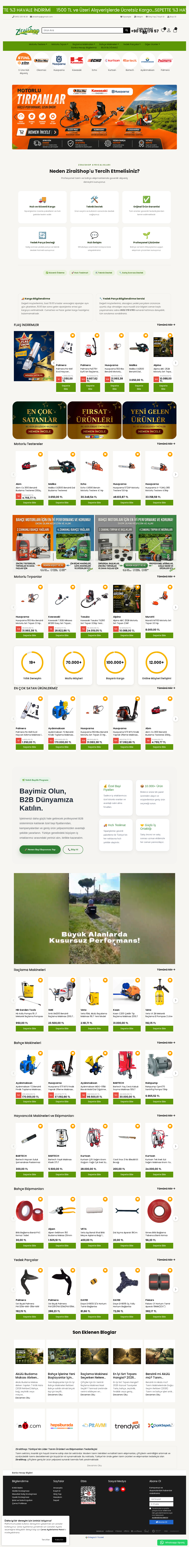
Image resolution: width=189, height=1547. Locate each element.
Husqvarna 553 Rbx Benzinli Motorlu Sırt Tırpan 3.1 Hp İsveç (114, 370)
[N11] (29, 1425)
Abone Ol (162, 1522)
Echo (83, 484)
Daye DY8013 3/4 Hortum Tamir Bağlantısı (93, 1305)
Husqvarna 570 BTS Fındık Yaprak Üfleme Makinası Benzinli (126, 733)
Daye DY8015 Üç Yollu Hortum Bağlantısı (124, 1305)
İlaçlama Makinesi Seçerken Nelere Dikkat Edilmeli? (94, 1375)
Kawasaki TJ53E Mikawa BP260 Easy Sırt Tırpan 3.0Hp (60, 622)
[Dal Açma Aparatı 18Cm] (127, 1211)
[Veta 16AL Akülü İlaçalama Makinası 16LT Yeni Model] (94, 992)
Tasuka (85, 617)
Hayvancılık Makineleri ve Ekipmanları (44, 1116)
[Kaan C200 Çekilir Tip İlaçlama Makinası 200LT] (127, 992)
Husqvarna (111, 365)
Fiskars (149, 1300)
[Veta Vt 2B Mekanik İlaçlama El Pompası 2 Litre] (159, 992)
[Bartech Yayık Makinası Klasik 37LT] (62, 1138)
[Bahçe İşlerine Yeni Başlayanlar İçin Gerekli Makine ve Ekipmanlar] (62, 1356)
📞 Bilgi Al (73, 849)
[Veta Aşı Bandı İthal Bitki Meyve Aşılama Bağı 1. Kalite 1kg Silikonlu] (94, 1211)
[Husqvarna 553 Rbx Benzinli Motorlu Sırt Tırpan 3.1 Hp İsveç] (114, 347)
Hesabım (57, 1497)
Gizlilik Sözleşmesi (20, 1491)
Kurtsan (85, 1156)
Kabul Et (59, 1539)
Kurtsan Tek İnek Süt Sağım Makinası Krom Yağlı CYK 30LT (159, 1161)
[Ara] (126, 30)
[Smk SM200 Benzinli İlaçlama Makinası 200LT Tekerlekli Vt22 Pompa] (62, 992)
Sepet (56, 1500)
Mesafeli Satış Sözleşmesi (24, 1494)
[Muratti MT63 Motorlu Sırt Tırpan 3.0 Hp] (159, 599)
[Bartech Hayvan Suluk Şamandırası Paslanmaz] (30, 1138)
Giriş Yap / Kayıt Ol (156, 16)
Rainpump (151, 1083)
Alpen (51, 1229)
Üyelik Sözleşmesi (20, 1497)
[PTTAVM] (94, 1425)
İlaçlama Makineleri (29, 970)
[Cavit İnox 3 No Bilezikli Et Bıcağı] (127, 1138)
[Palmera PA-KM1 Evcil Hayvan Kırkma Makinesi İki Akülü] (66, 347)
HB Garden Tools (26, 1010)
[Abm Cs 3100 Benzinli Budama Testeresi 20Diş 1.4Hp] (30, 466)
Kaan (116, 1010)
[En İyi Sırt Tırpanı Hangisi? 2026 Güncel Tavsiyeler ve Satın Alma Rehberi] (127, 1356)
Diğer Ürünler (151, 44)
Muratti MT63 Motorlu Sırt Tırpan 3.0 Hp (158, 622)
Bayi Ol (173, 16)
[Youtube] (123, 1489)
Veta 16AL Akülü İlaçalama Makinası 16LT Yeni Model (94, 1015)
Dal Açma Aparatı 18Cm (125, 1232)
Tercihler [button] (46, 1539)
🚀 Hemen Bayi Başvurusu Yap (40, 849)
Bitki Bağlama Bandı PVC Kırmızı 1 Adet (28, 1234)
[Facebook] (117, 1489)
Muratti (149, 617)
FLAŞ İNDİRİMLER (26, 325)
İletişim (139, 16)
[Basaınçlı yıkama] (94, 117)
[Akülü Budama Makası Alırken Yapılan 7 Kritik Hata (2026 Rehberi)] (29, 1356)
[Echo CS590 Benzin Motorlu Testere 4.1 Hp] (94, 466)
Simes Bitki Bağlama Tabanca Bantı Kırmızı (156, 1234)
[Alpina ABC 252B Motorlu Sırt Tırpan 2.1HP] (163, 347)
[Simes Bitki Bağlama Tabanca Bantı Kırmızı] (159, 1211)
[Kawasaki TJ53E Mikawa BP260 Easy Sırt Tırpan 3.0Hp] (62, 599)
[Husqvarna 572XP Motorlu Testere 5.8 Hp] (127, 466)
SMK (50, 1010)
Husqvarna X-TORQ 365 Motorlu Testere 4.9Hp (157, 489)
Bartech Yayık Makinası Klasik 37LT (60, 1161)
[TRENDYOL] (127, 1425)
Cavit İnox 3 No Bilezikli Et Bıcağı (125, 1161)
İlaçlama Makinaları (83, 44)
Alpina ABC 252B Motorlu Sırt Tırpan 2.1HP (163, 370)
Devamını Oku (23, 1397)
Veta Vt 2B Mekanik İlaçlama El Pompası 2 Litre (158, 1015)
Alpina (157, 365)
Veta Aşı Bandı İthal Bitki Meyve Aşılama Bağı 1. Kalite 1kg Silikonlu (93, 1234)
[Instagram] (111, 1489)
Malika (133, 365)
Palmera (61, 365)
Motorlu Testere (37, 44)
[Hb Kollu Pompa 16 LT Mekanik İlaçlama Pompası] (30, 992)
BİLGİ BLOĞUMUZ (109, 47)
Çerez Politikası (19, 1503)
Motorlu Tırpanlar (28, 576)
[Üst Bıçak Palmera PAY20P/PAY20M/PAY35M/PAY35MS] (62, 1282)
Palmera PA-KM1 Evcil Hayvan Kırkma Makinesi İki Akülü (65, 370)
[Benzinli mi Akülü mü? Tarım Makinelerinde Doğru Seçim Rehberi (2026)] (159, 1356)
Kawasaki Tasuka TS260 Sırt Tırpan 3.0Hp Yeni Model (93, 622)
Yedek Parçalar (131, 44)
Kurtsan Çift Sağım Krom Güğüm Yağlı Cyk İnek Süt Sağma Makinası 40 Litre (94, 1161)
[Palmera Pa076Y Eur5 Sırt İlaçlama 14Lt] (90, 347)
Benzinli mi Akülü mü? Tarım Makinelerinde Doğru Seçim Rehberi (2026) (158, 1375)
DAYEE (84, 1300)
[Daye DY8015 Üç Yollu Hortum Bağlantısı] (127, 1282)
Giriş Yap (57, 1494)
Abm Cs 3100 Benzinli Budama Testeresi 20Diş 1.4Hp (28, 489)
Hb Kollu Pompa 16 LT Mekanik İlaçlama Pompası (29, 1015)
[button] (175, 30)
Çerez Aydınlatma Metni (52, 1529)
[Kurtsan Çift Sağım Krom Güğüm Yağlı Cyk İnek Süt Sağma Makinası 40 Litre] (94, 1138)
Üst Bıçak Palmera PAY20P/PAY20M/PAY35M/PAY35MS (61, 1305)
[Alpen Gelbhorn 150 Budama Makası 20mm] (62, 1211)
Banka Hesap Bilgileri (22, 1472)
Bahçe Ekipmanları (29, 1189)
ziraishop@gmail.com (42, 16)
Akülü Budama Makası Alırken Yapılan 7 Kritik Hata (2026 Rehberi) (26, 1375)
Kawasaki (54, 617)
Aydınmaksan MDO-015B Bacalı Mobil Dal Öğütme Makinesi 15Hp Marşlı (93, 1088)
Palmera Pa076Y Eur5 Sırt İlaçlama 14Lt (89, 370)
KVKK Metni (17, 1487)
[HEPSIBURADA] (62, 1425)
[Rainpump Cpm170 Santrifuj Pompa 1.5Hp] (159, 1065)
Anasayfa (57, 1487)
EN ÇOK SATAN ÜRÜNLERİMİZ (36, 688)
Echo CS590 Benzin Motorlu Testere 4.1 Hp (92, 489)
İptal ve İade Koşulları (22, 1500)
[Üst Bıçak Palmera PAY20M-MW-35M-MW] (30, 1282)
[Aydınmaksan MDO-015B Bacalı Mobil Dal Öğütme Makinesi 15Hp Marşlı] (94, 1065)
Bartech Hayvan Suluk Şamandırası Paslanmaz (28, 1161)
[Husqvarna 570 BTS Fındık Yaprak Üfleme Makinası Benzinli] (127, 710)
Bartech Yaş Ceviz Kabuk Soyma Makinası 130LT (126, 1088)
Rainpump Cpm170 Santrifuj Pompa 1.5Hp (156, 1088)
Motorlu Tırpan (59, 44)
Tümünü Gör (165, 324)
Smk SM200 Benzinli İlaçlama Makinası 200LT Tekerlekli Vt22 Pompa (60, 1015)
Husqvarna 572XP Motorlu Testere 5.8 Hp (126, 489)
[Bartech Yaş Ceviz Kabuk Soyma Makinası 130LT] (127, 1065)
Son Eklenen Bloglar (94, 1332)
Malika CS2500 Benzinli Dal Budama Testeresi (138, 370)
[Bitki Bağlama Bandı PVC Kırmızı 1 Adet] (30, 1211)
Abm (18, 484)
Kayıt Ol (56, 1491)
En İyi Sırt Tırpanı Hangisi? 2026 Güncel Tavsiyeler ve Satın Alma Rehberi (126, 1375)
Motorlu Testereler (28, 444)
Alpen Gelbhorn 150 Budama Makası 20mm (60, 1234)
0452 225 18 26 (21, 16)
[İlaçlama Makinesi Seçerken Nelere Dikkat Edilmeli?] (94, 1356)
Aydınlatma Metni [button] (160, 1517)
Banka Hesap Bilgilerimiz (84, 47)
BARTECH (118, 1083)
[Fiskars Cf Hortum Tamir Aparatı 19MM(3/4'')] (159, 1282)
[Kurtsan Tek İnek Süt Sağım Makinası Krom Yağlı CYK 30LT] (159, 1138)
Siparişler (127, 16)
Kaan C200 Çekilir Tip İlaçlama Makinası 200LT (125, 1015)
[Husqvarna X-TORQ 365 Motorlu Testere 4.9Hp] (159, 466)
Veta (83, 1010)
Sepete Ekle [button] (66, 387)
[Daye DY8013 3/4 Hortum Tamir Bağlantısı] (94, 1282)
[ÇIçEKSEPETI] (159, 1425)
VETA (84, 1229)
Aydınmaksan (56, 728)
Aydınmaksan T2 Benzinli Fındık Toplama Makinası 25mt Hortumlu (60, 733)
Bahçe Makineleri (108, 44)
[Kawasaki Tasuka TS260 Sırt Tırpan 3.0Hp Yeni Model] (94, 599)
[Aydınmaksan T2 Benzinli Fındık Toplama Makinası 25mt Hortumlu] (62, 710)
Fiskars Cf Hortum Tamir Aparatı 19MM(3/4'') (157, 1305)
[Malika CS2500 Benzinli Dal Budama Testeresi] (139, 347)
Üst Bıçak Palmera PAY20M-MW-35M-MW (27, 1305)
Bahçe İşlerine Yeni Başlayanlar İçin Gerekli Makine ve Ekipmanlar (61, 1375)
